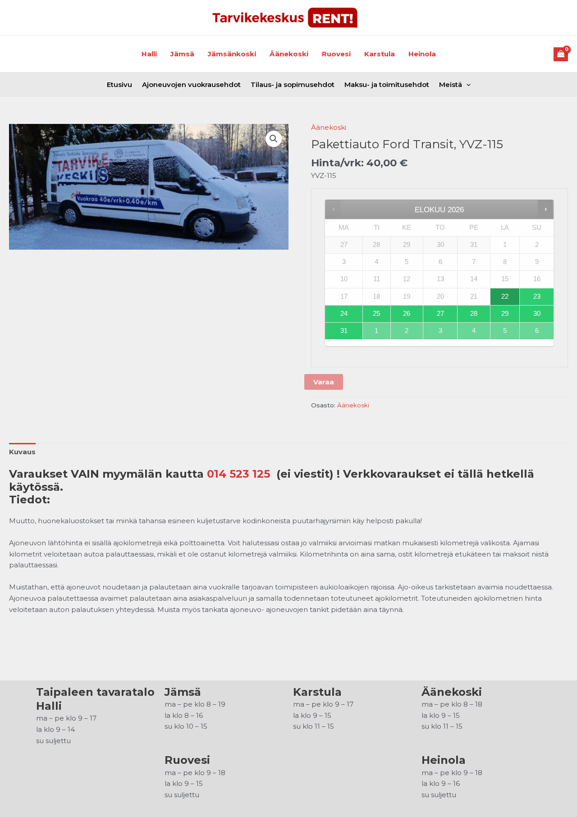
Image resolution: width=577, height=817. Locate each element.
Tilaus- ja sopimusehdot (292, 84)
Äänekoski (289, 54)
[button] (274, 139)
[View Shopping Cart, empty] (561, 54)
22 (504, 296)
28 (473, 313)
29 (504, 313)
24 (344, 313)
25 (376, 313)
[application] (466, 84)
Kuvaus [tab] (22, 451)
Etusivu (119, 84)
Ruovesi (336, 54)
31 (344, 330)
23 (536, 296)
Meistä (450, 84)
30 (536, 313)
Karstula (379, 54)
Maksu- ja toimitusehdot (386, 84)
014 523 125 (238, 473)
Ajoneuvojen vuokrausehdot (191, 84)
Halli (149, 54)
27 (440, 313)
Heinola (422, 54)
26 (406, 313)
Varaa (323, 382)
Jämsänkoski (232, 54)
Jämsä (182, 54)
